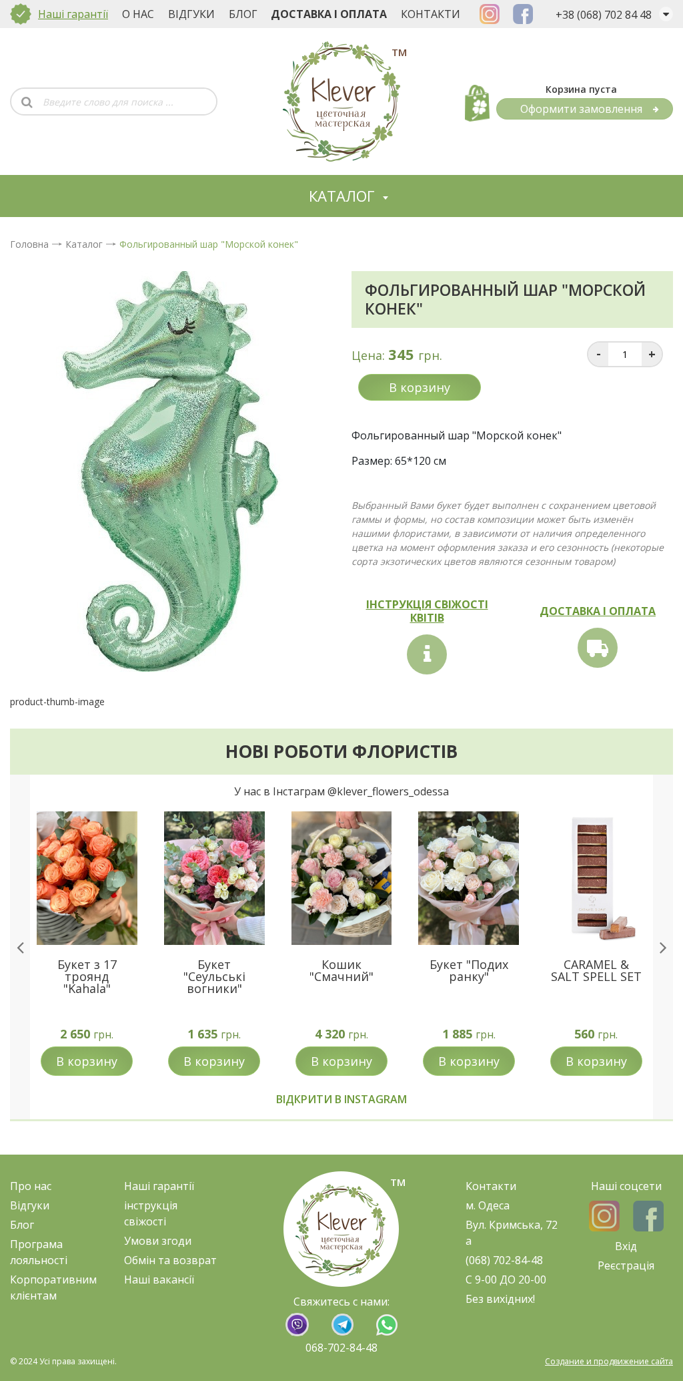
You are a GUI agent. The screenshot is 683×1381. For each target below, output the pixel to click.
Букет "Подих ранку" (469, 970)
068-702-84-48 (341, 1347)
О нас (138, 14)
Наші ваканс (156, 1279)
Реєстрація (626, 1265)
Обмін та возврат (170, 1260)
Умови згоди (157, 1240)
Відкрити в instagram (341, 1099)
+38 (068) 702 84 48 (604, 14)
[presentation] (20, 947)
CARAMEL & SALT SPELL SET (596, 970)
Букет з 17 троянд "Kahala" (87, 976)
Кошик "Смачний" (341, 970)
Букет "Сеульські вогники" (214, 976)
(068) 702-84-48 (504, 1260)
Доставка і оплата (329, 14)
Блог (243, 14)
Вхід (626, 1246)
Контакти (430, 14)
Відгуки (191, 14)
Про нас (30, 1186)
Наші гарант (156, 1186)
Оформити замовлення (581, 109)
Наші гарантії (73, 14)
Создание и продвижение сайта (609, 1361)
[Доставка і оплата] (598, 648)
